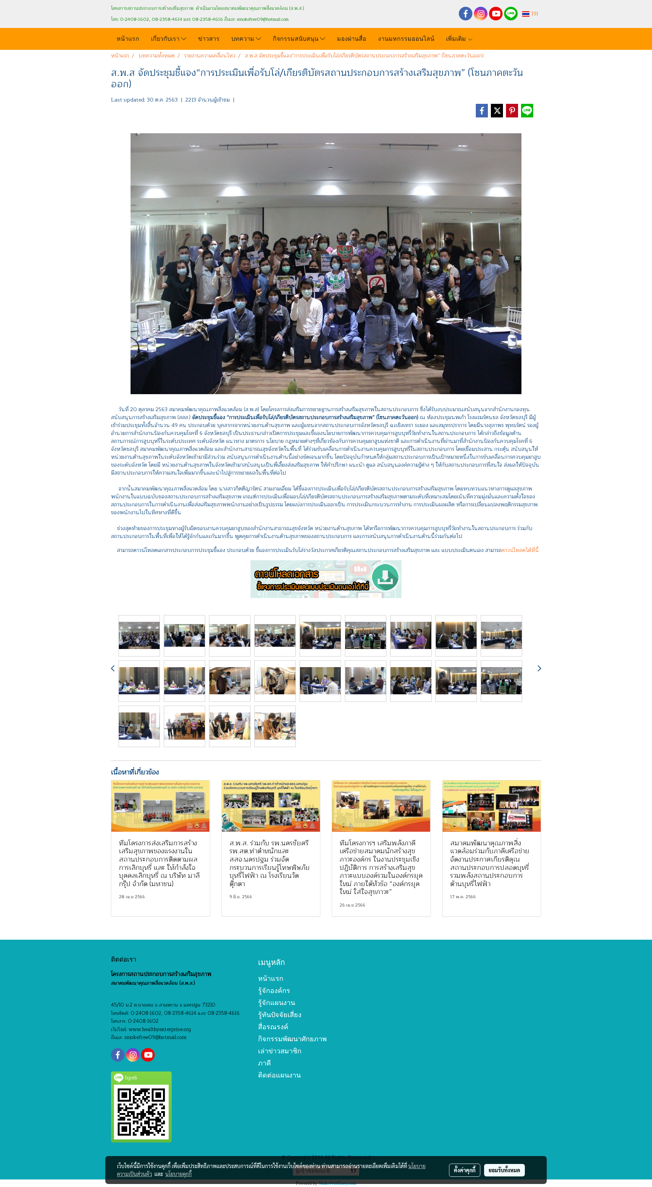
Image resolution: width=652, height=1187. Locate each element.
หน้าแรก (128, 38)
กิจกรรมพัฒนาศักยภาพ (292, 1039)
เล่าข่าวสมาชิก (279, 1051)
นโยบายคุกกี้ (178, 1173)
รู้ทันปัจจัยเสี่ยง (279, 1015)
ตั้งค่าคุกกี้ (464, 1170)
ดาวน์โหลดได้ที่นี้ (520, 550)
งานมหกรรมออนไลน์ (406, 38)
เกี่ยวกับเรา (166, 38)
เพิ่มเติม (456, 38)
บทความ (243, 38)
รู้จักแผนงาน (276, 1003)
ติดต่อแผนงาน (279, 1075)
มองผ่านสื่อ (351, 38)
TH (533, 14)
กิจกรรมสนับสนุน (296, 38)
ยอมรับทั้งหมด (504, 1170)
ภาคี (264, 1063)
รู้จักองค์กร (274, 990)
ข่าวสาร (209, 38)
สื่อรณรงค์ (273, 1027)
